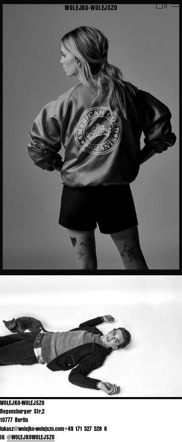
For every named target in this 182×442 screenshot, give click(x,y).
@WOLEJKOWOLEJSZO (31, 437)
